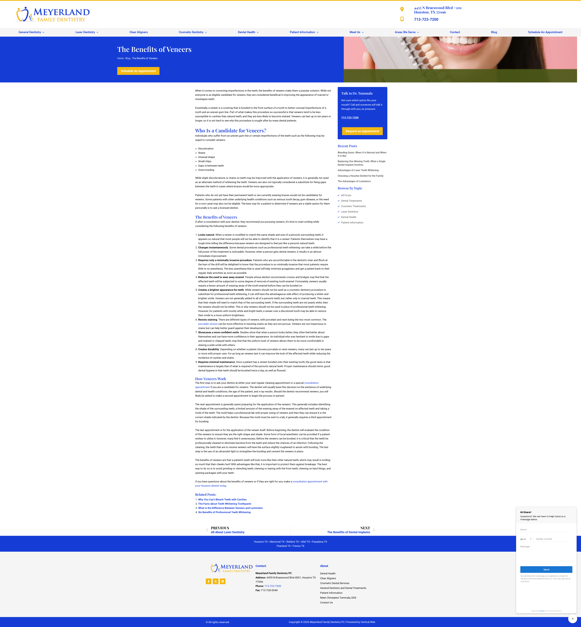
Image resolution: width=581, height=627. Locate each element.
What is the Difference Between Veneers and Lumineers (230, 507)
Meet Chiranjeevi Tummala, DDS (338, 597)
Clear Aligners (139, 32)
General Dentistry (30, 32)
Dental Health (246, 32)
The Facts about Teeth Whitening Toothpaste (224, 503)
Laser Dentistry (85, 32)
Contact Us (326, 602)
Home (120, 58)
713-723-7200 (426, 19)
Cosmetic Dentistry (191, 32)
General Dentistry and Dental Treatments (343, 587)
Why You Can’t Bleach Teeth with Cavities (222, 499)
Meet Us (355, 32)
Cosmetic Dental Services (334, 583)
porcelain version (208, 323)
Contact (455, 32)
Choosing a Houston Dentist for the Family (360, 175)
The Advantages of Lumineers (354, 181)
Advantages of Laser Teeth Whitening (358, 170)
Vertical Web (368, 622)
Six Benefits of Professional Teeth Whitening (224, 512)
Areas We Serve (405, 32)
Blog (494, 32)
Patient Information (302, 32)
